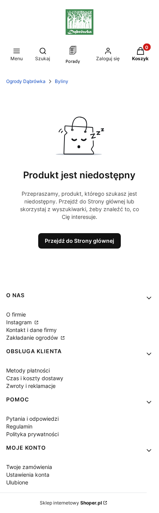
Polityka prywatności (32, 434)
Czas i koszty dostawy (34, 378)
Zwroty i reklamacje (31, 386)
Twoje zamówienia (29, 467)
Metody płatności (28, 370)
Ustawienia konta (27, 474)
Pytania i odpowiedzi (32, 418)
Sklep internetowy (71, 503)
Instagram (19, 322)
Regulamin (19, 426)
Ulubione (17, 482)
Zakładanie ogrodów (32, 337)
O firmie (16, 314)
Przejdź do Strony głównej (79, 240)
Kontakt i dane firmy (31, 330)
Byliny (61, 81)
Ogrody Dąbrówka (26, 81)
